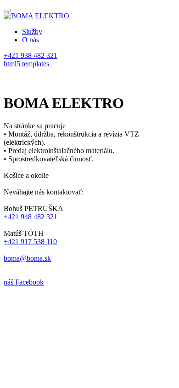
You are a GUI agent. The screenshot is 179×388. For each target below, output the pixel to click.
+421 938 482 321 (30, 55)
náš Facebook (24, 282)
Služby (32, 31)
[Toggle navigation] (7, 10)
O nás (30, 40)
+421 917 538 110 (30, 241)
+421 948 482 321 (30, 217)
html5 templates (26, 64)
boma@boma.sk (27, 258)
